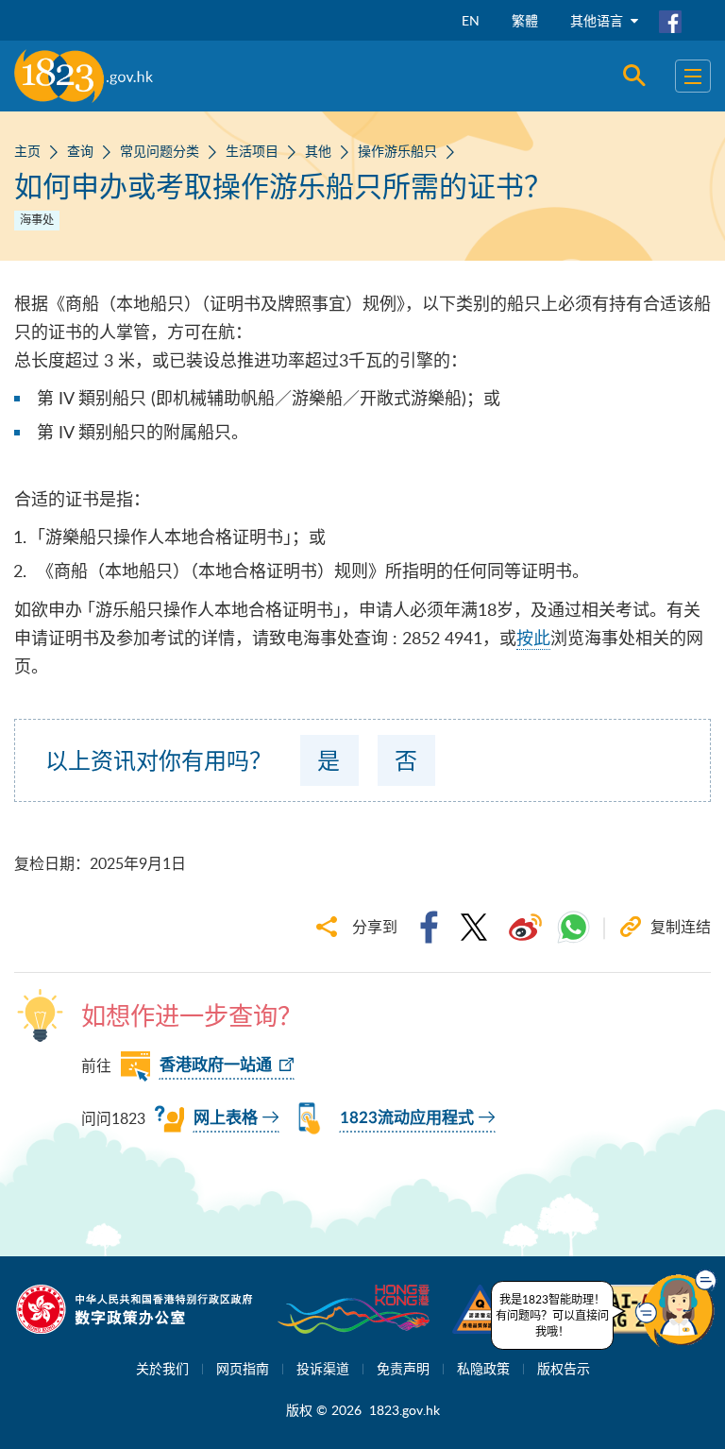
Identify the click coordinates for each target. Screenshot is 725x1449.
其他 (318, 151)
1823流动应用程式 (407, 1118)
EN (471, 20)
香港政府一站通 (216, 1065)
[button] (675, 1308)
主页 (27, 151)
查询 (80, 151)
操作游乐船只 (397, 151)
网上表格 (226, 1118)
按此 (533, 637)
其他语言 (598, 20)
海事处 (37, 220)
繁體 (525, 20)
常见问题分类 (159, 151)
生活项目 (252, 151)
